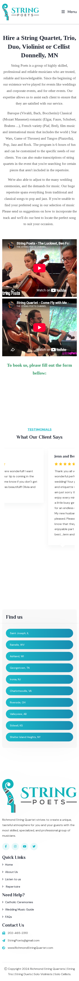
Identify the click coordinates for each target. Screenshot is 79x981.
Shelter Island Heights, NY (25, 737)
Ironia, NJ (15, 679)
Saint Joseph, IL (19, 633)
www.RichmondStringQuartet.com (30, 948)
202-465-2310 (18, 933)
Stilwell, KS (16, 725)
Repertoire (12, 886)
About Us (11, 871)
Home (9, 864)
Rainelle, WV (17, 644)
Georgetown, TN (20, 667)
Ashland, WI (17, 656)
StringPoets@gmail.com (24, 940)
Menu (72, 11)
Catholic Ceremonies (19, 902)
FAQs (8, 916)
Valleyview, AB (18, 714)
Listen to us (13, 879)
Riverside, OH (18, 702)
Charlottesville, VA (21, 691)
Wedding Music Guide (19, 909)
